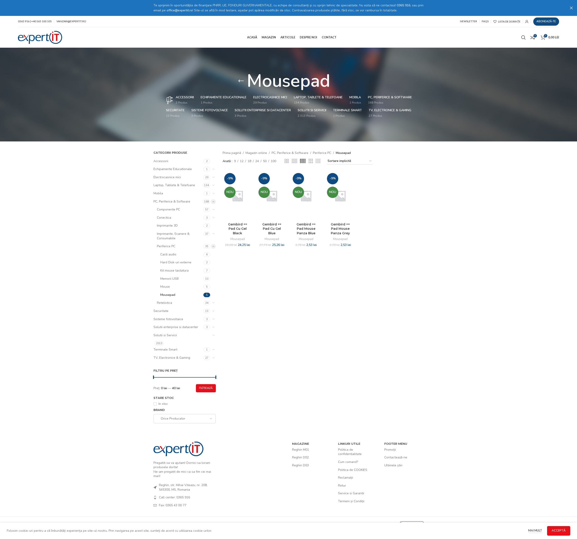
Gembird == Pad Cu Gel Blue (271, 228)
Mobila (158, 193)
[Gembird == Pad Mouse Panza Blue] (306, 195)
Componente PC (168, 209)
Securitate (160, 311)
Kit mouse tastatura (174, 270)
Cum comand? (348, 462)
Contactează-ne (395, 457)
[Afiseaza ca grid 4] (318, 161)
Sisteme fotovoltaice (168, 319)
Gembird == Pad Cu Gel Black (237, 228)
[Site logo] (40, 37)
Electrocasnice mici (167, 177)
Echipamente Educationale (172, 169)
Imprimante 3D (167, 225)
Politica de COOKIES (352, 470)
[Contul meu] (527, 21)
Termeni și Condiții (351, 501)
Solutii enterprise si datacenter (175, 327)
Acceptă (559, 531)
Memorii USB (169, 279)
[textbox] (184, 418)
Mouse (165, 286)
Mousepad (167, 295)
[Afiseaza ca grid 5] (294, 161)
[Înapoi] (241, 81)
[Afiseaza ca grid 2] (287, 161)
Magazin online (256, 153)
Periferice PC (166, 246)
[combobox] (184, 418)
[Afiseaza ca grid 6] (303, 161)
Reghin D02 (300, 457)
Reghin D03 (300, 465)
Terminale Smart (165, 349)
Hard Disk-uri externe (175, 262)
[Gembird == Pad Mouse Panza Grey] (340, 195)
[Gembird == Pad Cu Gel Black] (237, 195)
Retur (342, 485)
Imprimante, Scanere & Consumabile (173, 236)
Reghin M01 (300, 450)
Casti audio (168, 254)
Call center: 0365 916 (174, 497)
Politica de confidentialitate (350, 452)
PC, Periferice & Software (171, 201)
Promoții (390, 450)
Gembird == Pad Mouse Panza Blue (306, 228)
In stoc (163, 404)
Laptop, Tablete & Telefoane (174, 185)
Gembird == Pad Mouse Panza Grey (340, 228)
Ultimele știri (393, 465)
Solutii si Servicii (165, 335)
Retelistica (164, 303)
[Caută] (523, 37)
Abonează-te (546, 21)
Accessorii (160, 161)
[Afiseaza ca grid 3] (311, 161)
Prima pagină (232, 153)
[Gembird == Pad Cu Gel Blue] (272, 195)
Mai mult (535, 531)
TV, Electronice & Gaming (171, 358)
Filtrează (206, 388)
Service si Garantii (351, 493)
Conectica (164, 217)
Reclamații (345, 477)
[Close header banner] (571, 8)
